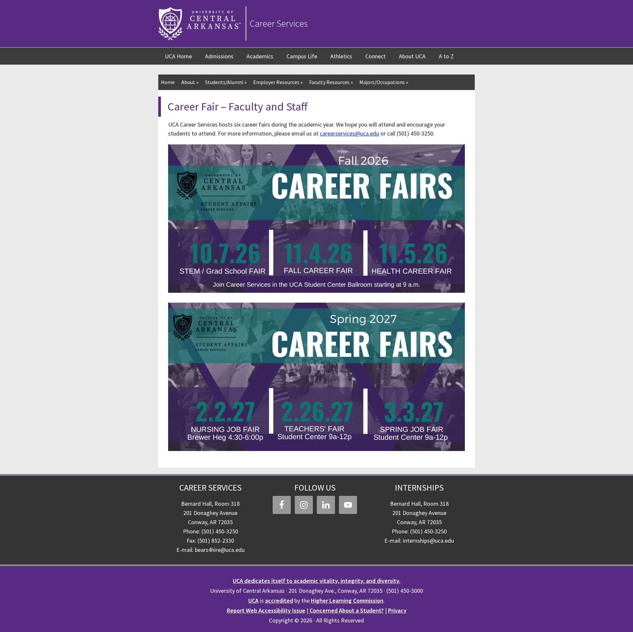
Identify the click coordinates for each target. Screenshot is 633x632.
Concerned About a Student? (347, 610)
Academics (260, 56)
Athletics (341, 56)
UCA (253, 600)
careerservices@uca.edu (349, 133)
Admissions (219, 56)
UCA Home (178, 56)
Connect (375, 56)
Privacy (397, 610)
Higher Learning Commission (347, 600)
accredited (279, 600)
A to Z (446, 56)
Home (168, 82)
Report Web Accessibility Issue (266, 610)
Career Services (279, 23)
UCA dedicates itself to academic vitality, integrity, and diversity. (316, 581)
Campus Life (301, 56)
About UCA (412, 56)
